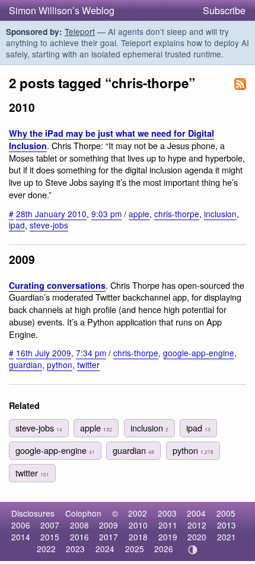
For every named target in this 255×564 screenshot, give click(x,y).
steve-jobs (49, 225)
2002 (137, 513)
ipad (17, 225)
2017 (108, 537)
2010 (138, 525)
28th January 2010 (51, 214)
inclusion (220, 214)
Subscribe (224, 10)
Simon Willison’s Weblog (61, 10)
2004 (196, 513)
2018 (138, 537)
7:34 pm (91, 353)
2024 (104, 549)
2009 (108, 525)
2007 (49, 525)
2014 (20, 537)
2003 (167, 513)
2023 (75, 549)
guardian (25, 364)
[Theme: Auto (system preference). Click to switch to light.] (193, 549)
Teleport (80, 31)
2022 (46, 549)
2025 (134, 549)
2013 (226, 525)
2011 (167, 525)
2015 (49, 537)
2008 (79, 525)
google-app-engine (198, 353)
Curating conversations (57, 285)
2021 (226, 537)
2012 (196, 525)
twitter (88, 364)
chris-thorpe (176, 214)
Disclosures (33, 513)
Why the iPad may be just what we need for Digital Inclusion (111, 139)
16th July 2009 (43, 353)
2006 (20, 525)
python (59, 364)
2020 (196, 537)
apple (139, 214)
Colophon (83, 513)
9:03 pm (106, 214)
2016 (79, 537)
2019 (167, 537)
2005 (225, 513)
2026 (163, 549)
